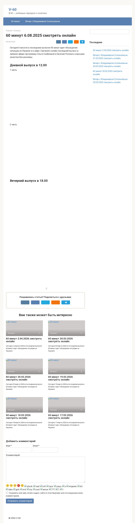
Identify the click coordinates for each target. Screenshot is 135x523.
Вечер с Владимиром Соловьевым (42, 21)
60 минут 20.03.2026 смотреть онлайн (18, 378)
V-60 (13, 9)
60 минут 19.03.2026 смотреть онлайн (60, 378)
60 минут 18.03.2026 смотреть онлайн (18, 416)
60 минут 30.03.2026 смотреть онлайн (60, 340)
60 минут (15, 21)
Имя (9, 446)
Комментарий (13, 455)
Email (36, 446)
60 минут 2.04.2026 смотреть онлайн (24, 340)
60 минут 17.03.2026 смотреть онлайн (60, 416)
